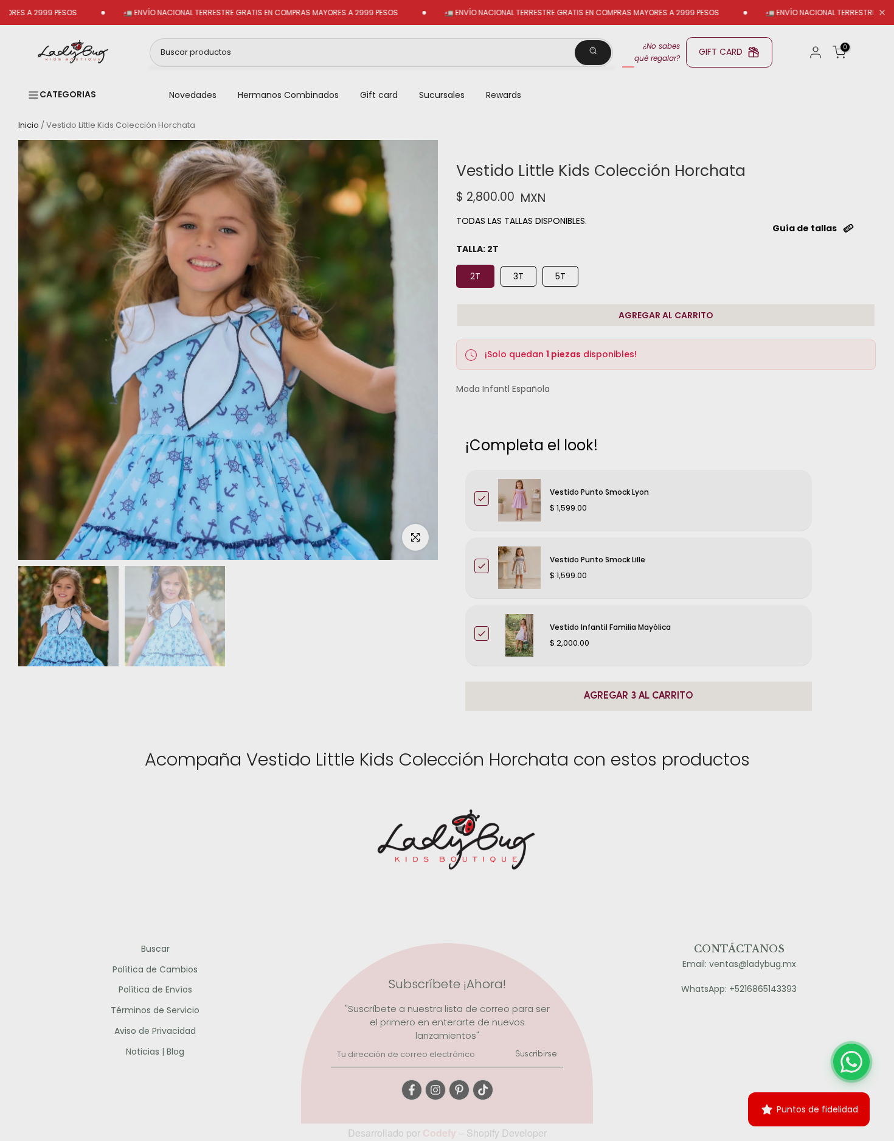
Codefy (441, 1133)
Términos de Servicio (155, 1010)
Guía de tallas (804, 228)
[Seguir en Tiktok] (483, 1090)
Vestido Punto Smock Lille (597, 559)
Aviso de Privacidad (155, 1031)
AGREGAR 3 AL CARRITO (638, 696)
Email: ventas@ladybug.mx (739, 964)
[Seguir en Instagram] (435, 1090)
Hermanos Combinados (288, 95)
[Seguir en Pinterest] (459, 1090)
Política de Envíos (155, 990)
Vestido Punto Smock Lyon (599, 492)
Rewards (503, 95)
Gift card (379, 95)
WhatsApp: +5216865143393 (739, 989)
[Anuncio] (220, 13)
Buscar (155, 949)
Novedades (193, 95)
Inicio (28, 125)
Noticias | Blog (155, 1052)
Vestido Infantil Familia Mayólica (610, 627)
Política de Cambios (155, 969)
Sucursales (442, 95)
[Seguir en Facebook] (411, 1090)
